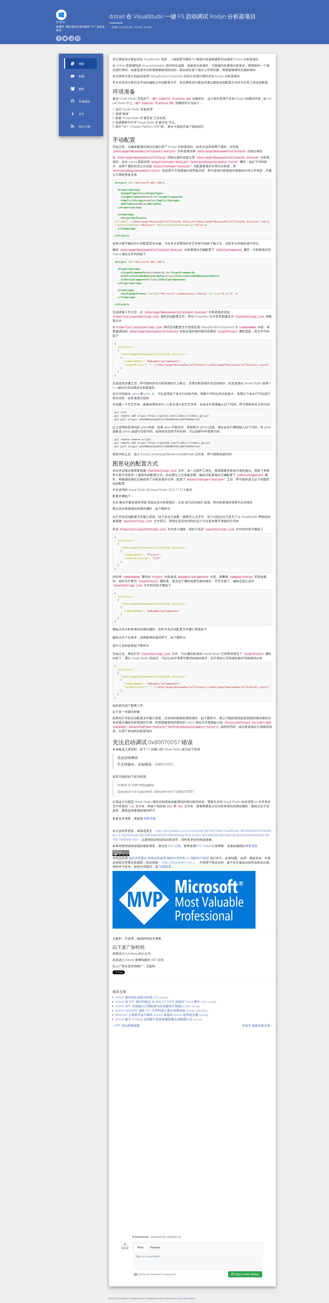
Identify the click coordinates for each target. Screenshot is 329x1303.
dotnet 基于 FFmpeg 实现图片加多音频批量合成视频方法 (153, 1019)
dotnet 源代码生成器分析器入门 (136, 997)
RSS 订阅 (84, 126)
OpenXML (201, 1010)
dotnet (138, 27)
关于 (81, 114)
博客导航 (150, 818)
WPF (204, 1001)
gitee (147, 394)
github (136, 394)
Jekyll (160, 1298)
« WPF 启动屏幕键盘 (126, 1025)
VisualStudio (125, 27)
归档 (81, 76)
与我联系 (165, 866)
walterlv (191, 1298)
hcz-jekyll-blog (180, 1298)
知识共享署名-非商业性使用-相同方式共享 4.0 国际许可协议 (169, 858)
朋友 (81, 89)
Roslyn (148, 27)
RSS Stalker (204, 846)
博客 (81, 64)
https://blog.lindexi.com (177, 862)
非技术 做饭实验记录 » (257, 1025)
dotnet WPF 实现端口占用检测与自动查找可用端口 (149, 1006)
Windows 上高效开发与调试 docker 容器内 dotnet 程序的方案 (156, 1015)
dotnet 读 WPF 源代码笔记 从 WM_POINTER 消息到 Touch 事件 (157, 1002)
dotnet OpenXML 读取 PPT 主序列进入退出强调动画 (150, 1010)
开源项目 (84, 101)
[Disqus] (192, 1075)
